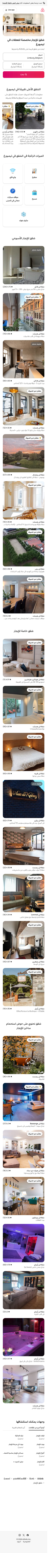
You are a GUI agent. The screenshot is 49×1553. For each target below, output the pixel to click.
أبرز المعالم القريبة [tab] (18, 1428)
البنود (19, 1542)
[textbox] (34, 66)
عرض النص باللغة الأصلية (11, 3)
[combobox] (23, 58)
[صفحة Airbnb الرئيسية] (42, 10)
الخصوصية (26, 1542)
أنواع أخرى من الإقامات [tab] (36, 1428)
